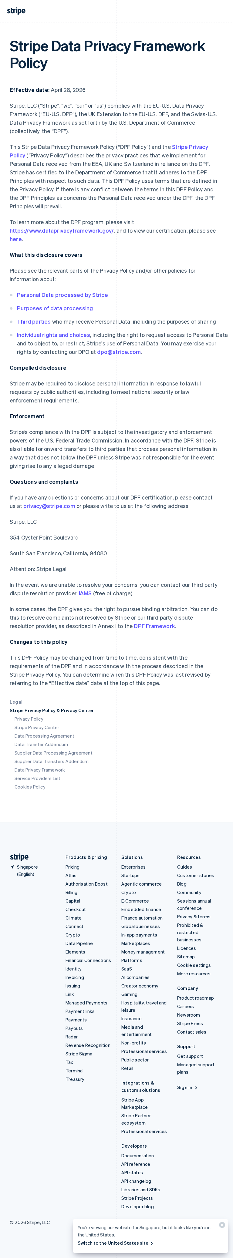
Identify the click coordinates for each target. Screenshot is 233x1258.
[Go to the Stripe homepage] (17, 857)
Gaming (129, 994)
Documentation (137, 1155)
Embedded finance (141, 909)
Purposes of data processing (55, 307)
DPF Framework (154, 625)
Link (70, 994)
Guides (184, 867)
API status (132, 1172)
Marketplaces (135, 943)
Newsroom (188, 1015)
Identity (74, 969)
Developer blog (137, 1206)
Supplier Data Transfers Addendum (52, 761)
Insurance (131, 1018)
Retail (127, 1068)
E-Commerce (135, 901)
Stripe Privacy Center (37, 727)
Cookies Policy (30, 787)
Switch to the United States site (113, 1243)
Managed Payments (86, 1003)
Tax (69, 1062)
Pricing (72, 867)
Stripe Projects (137, 1198)
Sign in (184, 1087)
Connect (74, 926)
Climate (74, 918)
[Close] (221, 1226)
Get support (190, 1056)
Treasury (75, 1079)
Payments (76, 1020)
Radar (72, 1037)
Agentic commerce (141, 884)
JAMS (85, 593)
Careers (185, 1006)
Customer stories (195, 875)
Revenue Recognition (88, 1045)
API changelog (136, 1181)
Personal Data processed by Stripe (62, 294)
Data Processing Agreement (44, 736)
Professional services (144, 1051)
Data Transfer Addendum (41, 744)
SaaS (126, 969)
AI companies (135, 977)
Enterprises (133, 867)
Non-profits (133, 1043)
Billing (71, 892)
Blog (182, 884)
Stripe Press (190, 1023)
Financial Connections (88, 960)
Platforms (131, 960)
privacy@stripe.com (49, 505)
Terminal (75, 1071)
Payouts (74, 1028)
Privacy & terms (194, 916)
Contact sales (192, 1032)
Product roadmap (195, 998)
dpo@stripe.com (119, 351)
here (16, 238)
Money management (143, 952)
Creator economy (139, 986)
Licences (186, 948)
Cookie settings (194, 965)
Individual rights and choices (53, 334)
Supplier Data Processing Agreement (54, 753)
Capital (73, 901)
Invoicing (75, 977)
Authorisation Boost (87, 884)
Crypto (73, 935)
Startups (130, 875)
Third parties (34, 321)
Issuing (73, 986)
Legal (16, 702)
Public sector (135, 1060)
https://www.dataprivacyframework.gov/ (62, 230)
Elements (76, 952)
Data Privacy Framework (40, 770)
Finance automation (142, 918)
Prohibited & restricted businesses (190, 932)
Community (189, 892)
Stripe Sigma (79, 1054)
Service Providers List (37, 778)
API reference (135, 1164)
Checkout (76, 909)
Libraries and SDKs (140, 1189)
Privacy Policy (29, 719)
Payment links (80, 1011)
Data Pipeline (79, 943)
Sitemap (186, 957)
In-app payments (139, 935)
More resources (194, 973)
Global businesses (140, 926)
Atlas (71, 875)
